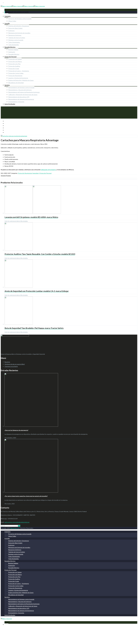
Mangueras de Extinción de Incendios (19, 33)
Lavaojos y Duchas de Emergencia (18, 78)
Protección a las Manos (15, 61)
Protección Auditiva (14, 66)
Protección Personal (10, 56)
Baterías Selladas (13, 49)
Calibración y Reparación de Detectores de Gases (22, 94)
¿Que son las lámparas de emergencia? (16, 430)
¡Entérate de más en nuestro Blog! (15, 364)
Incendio (7, 23)
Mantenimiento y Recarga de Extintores (20, 90)
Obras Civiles (12, 21)
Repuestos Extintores (14, 35)
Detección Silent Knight (15, 28)
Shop (6, 113)
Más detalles (24, 221)
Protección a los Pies (14, 64)
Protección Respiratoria (15, 75)
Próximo (8, 175)
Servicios (7, 85)
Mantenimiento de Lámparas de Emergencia (21, 99)
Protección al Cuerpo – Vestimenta (18, 71)
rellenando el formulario (48, 169)
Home (3, 113)
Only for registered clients (12, 221)
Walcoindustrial (14, 528)
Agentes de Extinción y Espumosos (18, 26)
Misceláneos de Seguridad (16, 82)
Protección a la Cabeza (15, 59)
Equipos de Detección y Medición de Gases (21, 80)
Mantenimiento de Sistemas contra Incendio (21, 87)
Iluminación (11, 52)
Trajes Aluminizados (14, 42)
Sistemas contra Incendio (15, 40)
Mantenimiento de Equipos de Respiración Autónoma (24, 92)
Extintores (11, 30)
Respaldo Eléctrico (10, 47)
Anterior (3, 175)
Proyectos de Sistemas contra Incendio (19, 18)
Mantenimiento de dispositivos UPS (18, 97)
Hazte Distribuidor (10, 104)
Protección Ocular (13, 68)
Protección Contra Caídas (15, 73)
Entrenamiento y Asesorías (16, 101)
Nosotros (7, 362)
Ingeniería (7, 16)
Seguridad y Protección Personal (41, 173)
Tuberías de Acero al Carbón (16, 37)
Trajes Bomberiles (13, 44)
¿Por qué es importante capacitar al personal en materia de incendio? (26, 496)
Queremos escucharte (11, 366)
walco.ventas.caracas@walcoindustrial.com (16, 522)
